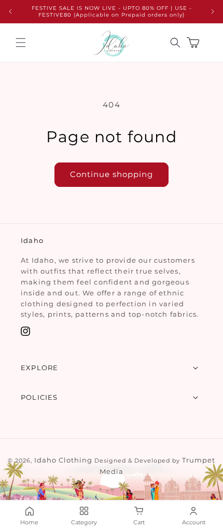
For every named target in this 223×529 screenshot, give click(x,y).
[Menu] (20, 42)
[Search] (175, 42)
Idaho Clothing (63, 460)
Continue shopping (111, 174)
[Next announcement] (212, 11)
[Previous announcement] (10, 11)
